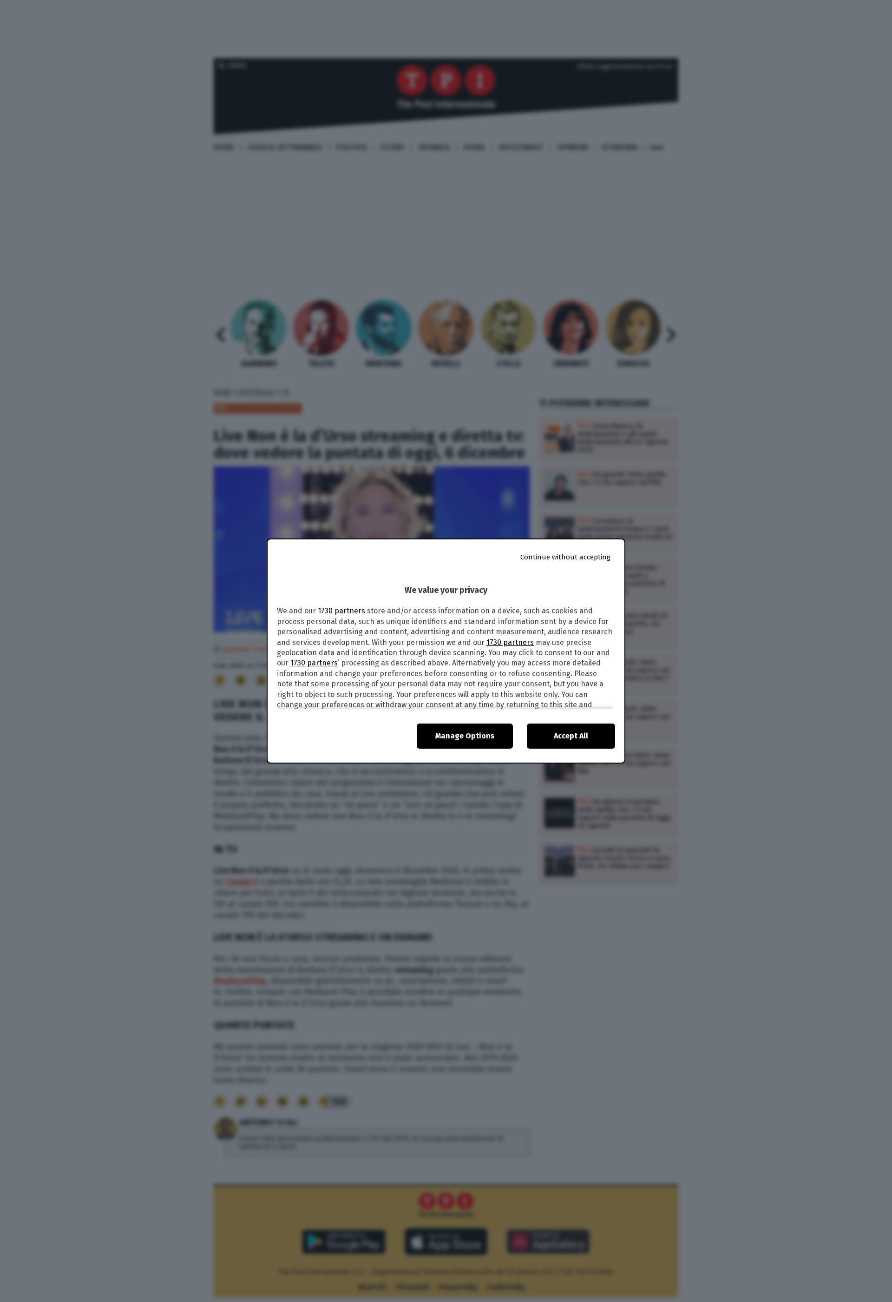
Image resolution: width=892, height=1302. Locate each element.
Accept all (571, 735)
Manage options (464, 735)
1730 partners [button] (341, 610)
